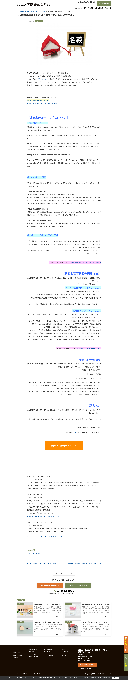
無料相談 (47, 652)
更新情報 (31, 652)
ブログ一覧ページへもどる (64, 573)
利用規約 (25, 674)
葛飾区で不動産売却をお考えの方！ (38, 100)
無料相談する (105, 3)
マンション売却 (49, 655)
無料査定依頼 (99, 8)
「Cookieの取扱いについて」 (93, 678)
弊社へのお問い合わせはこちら (64, 445)
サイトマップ (32, 654)
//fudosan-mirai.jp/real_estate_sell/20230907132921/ (44, 537)
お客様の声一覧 (33, 649)
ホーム (75, 8)
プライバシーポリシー (35, 674)
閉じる (116, 678)
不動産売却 (39, 21)
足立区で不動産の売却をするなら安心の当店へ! (42, 104)
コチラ (75, 432)
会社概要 (90, 8)
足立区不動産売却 (33, 657)
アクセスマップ (17, 652)
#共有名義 (38, 553)
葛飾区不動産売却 (17, 655)
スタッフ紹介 (82, 8)
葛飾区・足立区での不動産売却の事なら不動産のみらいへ (93, 650)
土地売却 (64, 655)
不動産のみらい (42, 79)
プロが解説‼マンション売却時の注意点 (88, 348)
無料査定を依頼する (51, 585)
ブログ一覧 (107, 8)
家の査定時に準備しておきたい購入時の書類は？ (85, 262)
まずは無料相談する (79, 585)
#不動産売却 (31, 553)
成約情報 (15, 657)
